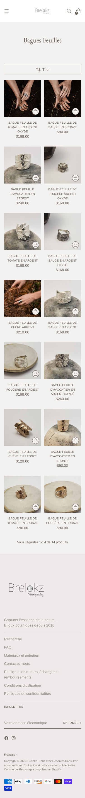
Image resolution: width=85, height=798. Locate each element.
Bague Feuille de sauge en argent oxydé (62, 260)
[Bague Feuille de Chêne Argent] (22, 298)
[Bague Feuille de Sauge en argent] (62, 298)
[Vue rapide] (35, 111)
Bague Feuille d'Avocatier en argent (22, 194)
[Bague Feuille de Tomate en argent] (22, 231)
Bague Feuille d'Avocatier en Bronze (62, 456)
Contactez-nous (17, 664)
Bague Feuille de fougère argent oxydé (62, 194)
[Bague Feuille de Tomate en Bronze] (22, 494)
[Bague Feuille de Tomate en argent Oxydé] (22, 98)
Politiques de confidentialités (27, 693)
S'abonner (72, 723)
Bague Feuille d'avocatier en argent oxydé (62, 389)
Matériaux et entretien (21, 655)
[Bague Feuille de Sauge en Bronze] (62, 98)
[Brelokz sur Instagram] (14, 739)
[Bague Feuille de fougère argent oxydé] (62, 165)
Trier (46, 69)
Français (9, 754)
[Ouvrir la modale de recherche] (68, 11)
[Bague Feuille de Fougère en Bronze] (62, 494)
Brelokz (32, 761)
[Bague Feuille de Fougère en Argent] (22, 360)
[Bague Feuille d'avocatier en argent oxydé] (62, 360)
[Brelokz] (43, 11)
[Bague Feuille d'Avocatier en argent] (22, 165)
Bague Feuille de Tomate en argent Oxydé (22, 127)
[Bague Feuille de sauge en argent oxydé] (62, 231)
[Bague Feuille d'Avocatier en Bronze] (62, 427)
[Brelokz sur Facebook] (7, 739)
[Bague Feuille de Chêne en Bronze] (22, 427)
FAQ (7, 647)
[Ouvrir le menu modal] (6, 11)
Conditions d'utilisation (22, 685)
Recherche (13, 639)
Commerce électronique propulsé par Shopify (32, 769)
